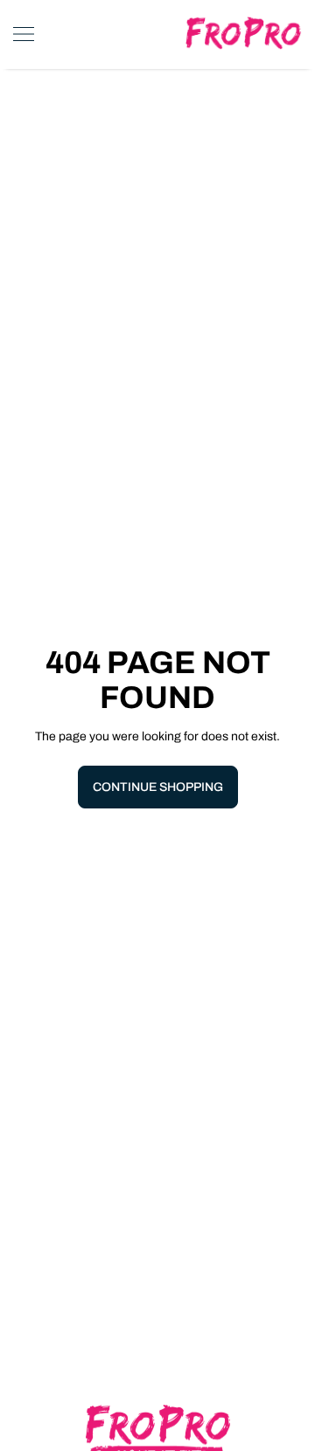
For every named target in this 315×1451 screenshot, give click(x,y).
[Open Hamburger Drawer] (23, 34)
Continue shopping (158, 787)
